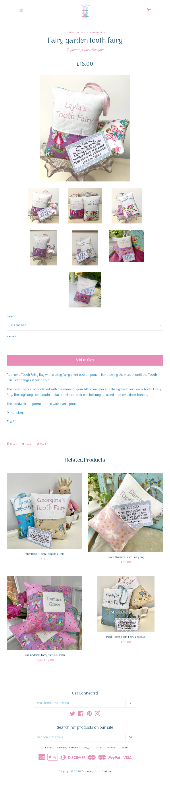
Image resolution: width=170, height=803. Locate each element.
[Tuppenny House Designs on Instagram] (97, 714)
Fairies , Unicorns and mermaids (85, 32)
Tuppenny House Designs (85, 50)
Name (10, 336)
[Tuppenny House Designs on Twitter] (72, 714)
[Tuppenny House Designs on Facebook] (81, 714)
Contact (98, 748)
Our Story (47, 748)
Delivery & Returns (68, 748)
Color (10, 317)
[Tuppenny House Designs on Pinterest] (89, 714)
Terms (124, 748)
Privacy (111, 748)
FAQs (87, 748)
